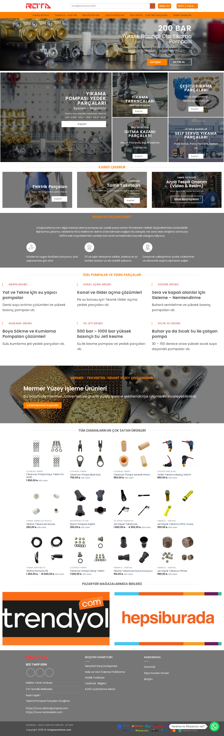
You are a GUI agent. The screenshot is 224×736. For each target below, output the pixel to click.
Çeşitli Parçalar (114, 15)
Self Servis (136, 15)
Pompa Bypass (41, 15)
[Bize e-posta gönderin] (49, 672)
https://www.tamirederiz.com (44, 712)
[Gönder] (152, 6)
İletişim (148, 679)
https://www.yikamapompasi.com (47, 708)
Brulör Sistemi (90, 15)
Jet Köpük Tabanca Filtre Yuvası (175, 524)
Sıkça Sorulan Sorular (156, 673)
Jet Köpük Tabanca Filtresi (172, 571)
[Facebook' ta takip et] (30, 672)
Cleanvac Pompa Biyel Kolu (85, 474)
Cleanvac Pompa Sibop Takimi (87, 571)
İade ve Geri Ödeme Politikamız (105, 672)
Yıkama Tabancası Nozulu (40, 524)
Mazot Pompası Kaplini (82, 524)
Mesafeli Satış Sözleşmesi (101, 666)
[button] (164, 6)
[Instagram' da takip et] (40, 672)
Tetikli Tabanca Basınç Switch (174, 474)
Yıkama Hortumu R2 (37, 571)
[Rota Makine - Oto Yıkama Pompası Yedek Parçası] (45, 6)
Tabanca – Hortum (66, 15)
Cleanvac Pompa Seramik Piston (132, 474)
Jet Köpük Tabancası (125, 524)
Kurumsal (149, 667)
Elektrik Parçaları (156, 15)
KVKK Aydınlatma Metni (100, 689)
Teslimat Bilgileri (95, 683)
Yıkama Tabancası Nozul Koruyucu (133, 571)
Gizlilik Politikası (94, 678)
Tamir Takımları (182, 15)
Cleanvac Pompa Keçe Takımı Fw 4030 (45, 476)
